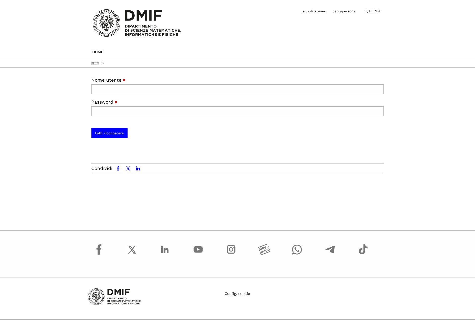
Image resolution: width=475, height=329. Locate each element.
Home (97, 52)
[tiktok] (363, 254)
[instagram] (231, 254)
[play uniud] (264, 254)
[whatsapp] (297, 254)
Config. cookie (237, 293)
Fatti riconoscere (109, 133)
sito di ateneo (314, 11)
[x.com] (132, 254)
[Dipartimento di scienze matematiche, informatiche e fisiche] (137, 22)
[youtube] (198, 254)
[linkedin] (165, 254)
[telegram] (330, 254)
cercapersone (344, 11)
